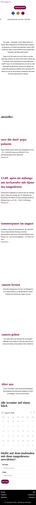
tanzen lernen (11, 284)
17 (3, 436)
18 (8, 436)
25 (8, 441)
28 (8, 421)
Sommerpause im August (17, 223)
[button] (2, 7)
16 (32, 431)
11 (8, 431)
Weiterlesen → (5, 157)
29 (13, 421)
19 (13, 436)
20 (18, 436)
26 (13, 441)
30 (18, 421)
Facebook (3, 494)
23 (32, 436)
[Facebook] (13, 13)
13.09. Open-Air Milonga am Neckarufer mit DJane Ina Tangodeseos (17, 182)
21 (23, 436)
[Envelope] (22, 13)
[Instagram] (18, 13)
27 (3, 421)
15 (28, 431)
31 (23, 421)
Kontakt (3, 492)
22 (28, 436)
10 (3, 431)
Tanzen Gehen (10, 334)
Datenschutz (31, 494)
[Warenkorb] (29, 7)
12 (13, 431)
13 (18, 431)
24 (3, 441)
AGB (34, 492)
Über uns (7, 384)
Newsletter (4, 497)
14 (23, 431)
